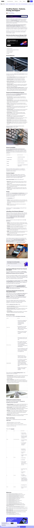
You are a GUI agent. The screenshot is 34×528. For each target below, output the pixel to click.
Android (20, 410)
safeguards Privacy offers (14, 304)
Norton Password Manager (19, 240)
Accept (12, 523)
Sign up (31, 1)
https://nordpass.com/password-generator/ (13, 500)
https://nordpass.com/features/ (12, 501)
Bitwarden (13, 240)
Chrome (10, 408)
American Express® (21, 285)
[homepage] (3, 1)
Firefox (8, 408)
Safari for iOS (19, 408)
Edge (12, 408)
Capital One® (8, 286)
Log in (28, 1)
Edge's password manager (21, 242)
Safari (14, 408)
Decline (15, 523)
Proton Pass (8, 240)
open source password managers (19, 239)
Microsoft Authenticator (10, 241)
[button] (10, 1)
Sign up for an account (10, 422)
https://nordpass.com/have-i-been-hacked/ (13, 502)
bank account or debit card (21, 293)
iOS (23, 410)
